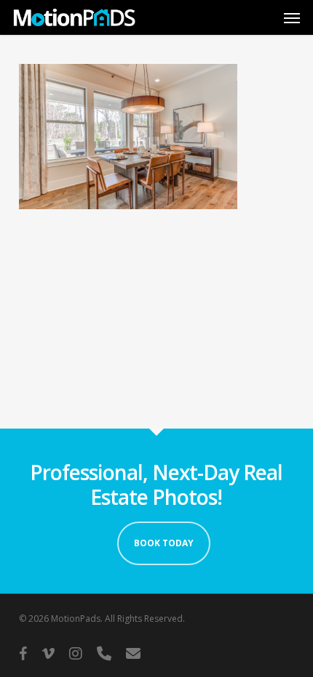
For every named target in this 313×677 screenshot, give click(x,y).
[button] (292, 17)
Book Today (164, 543)
